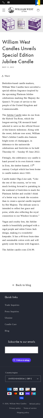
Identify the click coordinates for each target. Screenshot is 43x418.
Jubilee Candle (14, 115)
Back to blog (23, 285)
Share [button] (7, 76)
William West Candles (18, 404)
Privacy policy (15, 408)
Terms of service (30, 408)
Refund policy (35, 404)
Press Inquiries (12, 311)
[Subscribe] (35, 349)
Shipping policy (23, 412)
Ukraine (8, 318)
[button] (3, 10)
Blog (7, 331)
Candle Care (10, 324)
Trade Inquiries (12, 305)
